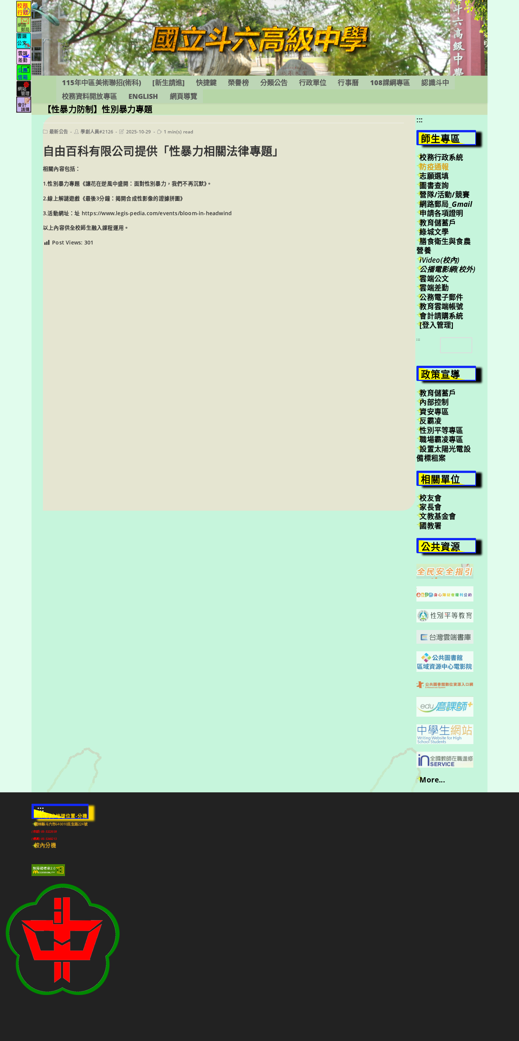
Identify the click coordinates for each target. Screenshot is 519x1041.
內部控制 (434, 402)
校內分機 (45, 845)
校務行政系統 (441, 157)
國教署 (430, 526)
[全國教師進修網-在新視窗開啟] (444, 759)
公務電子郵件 (441, 297)
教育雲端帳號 (441, 306)
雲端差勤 (434, 288)
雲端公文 (434, 279)
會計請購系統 (441, 316)
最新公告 (58, 132)
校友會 (430, 498)
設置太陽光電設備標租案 (443, 453)
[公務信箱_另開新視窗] (23, 72)
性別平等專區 (441, 430)
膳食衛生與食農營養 (443, 245)
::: (419, 120)
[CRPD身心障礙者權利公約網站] (444, 593)
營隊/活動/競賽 (444, 195)
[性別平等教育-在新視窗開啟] (444, 615)
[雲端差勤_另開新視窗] (23, 56)
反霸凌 (430, 421)
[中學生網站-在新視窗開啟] (444, 733)
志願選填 (434, 176)
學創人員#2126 (97, 132)
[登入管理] (436, 325)
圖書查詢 (434, 185)
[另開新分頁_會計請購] (23, 104)
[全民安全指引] (444, 571)
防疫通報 (434, 167)
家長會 (430, 507)
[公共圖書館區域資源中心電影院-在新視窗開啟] (444, 661)
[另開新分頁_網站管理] (23, 88)
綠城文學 (434, 232)
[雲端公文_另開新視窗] (23, 40)
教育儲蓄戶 (437, 223)
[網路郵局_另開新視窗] (23, 24)
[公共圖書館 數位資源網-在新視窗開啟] (444, 684)
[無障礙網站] (48, 869)
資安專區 (434, 412)
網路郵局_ (445, 204)
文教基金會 (437, 516)
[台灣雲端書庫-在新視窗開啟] (444, 636)
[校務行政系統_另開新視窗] (23, 8)
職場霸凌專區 (441, 439)
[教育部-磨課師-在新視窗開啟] (444, 706)
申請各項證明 (441, 213)
